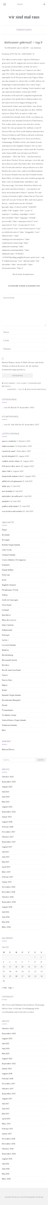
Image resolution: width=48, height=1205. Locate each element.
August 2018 (7, 822)
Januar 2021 (7, 817)
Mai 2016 (5, 922)
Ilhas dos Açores (9, 620)
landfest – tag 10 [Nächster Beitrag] (26, 389)
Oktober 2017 (7, 837)
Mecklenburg (7, 655)
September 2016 (9, 902)
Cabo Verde (7, 550)
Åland (4, 530)
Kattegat (5, 635)
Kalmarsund (7, 630)
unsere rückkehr (9, 441)
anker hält (6, 471)
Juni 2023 (6, 797)
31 (4, 981)
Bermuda (5, 535)
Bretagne (6, 540)
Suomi (4, 705)
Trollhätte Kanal (9, 715)
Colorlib (23, 1197)
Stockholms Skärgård (11, 700)
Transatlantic (24, 30)
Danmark (6, 565)
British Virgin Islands (11, 545)
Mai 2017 (5, 862)
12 (16, 967)
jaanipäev (6, 501)
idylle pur (6, 486)
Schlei (4, 690)
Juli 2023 (5, 792)
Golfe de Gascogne (10, 600)
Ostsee (5, 675)
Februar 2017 (7, 877)
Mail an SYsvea (8, 749)
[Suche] (44, 4)
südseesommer (8, 446)
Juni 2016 (6, 917)
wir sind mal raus (24, 17)
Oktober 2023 (8, 777)
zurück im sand (8, 451)
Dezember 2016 (8, 887)
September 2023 (9, 782)
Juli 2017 (5, 852)
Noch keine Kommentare (23, 274)
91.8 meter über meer (11, 466)
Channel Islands (8, 555)
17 (4, 971)
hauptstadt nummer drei (12, 476)
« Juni (4, 987)
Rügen (4, 685)
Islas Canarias (8, 625)
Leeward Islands (9, 645)
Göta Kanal (6, 605)
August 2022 (7, 807)
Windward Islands (9, 725)
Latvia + (5, 640)
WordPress (39, 1197)
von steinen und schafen (12, 511)
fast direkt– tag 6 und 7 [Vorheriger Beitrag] (21, 384)
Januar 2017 (7, 882)
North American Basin (11, 670)
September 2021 (9, 812)
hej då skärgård (8, 456)
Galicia (5, 595)
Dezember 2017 (8, 832)
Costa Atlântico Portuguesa (14, 560)
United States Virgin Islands (14, 720)
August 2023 (7, 787)
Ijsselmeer (6, 615)
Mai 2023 (5, 802)
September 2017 (9, 842)
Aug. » (10, 987)
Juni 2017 (5, 857)
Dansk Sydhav (8, 570)
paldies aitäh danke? (10, 506)
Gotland (5, 610)
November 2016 (8, 892)
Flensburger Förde (10, 590)
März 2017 (6, 872)
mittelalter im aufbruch (12, 496)
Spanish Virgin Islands (11, 695)
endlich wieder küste (11, 461)
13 (22, 967)
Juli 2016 (5, 912)
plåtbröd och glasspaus (12, 481)
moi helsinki (7, 491)
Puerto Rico (7, 680)
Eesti (4, 580)
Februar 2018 (7, 827)
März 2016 (6, 927)
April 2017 (6, 867)
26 (16, 976)
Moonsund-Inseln (9, 660)
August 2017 (7, 847)
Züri (4, 730)
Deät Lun (6, 575)
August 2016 (7, 907)
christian (37, 48)
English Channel (9, 585)
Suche (40, 760)
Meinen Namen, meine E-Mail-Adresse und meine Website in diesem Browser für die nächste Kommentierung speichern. (23, 366)
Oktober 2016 (8, 897)
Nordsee (5, 665)
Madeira (5, 650)
